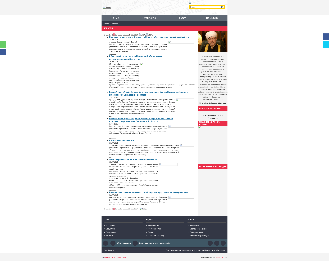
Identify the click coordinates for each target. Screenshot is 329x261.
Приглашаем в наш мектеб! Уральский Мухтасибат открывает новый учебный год (149, 37)
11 (119, 34)
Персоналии (111, 232)
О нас (116, 18)
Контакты (110, 236)
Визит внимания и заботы (121, 140)
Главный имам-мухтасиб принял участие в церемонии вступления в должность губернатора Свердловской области (141, 120)
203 (128, 34)
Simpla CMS (219, 257)
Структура (110, 229)
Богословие (194, 225)
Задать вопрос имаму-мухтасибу (154, 243)
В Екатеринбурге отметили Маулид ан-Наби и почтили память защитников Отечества (135, 57)
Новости (182, 18)
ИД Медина (212, 18)
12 (121, 34)
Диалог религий (196, 232)
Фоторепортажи (155, 229)
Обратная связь (123, 243)
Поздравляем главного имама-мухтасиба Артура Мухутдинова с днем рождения (148, 192)
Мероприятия (149, 18)
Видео (150, 232)
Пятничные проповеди (199, 236)
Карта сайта (121, 257)
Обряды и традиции (198, 229)
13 (124, 34)
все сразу (134, 34)
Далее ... (112, 53)
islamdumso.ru (109, 257)
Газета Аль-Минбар (156, 236)
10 (116, 34)
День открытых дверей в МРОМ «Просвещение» (133, 159)
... (106, 34)
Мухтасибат (111, 225)
